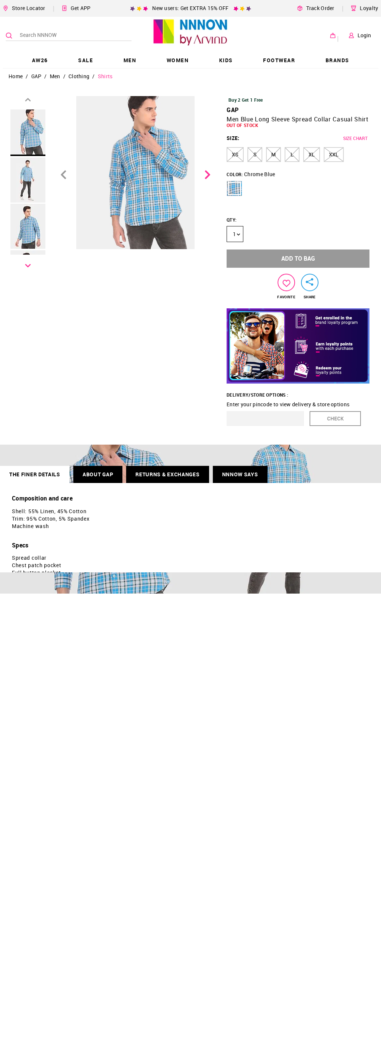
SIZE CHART (355, 138)
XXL (334, 154)
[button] (234, 188)
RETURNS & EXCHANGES (167, 474)
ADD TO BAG (298, 258)
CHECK (335, 418)
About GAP (98, 474)
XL (311, 154)
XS (235, 154)
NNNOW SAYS (240, 474)
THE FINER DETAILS (34, 474)
